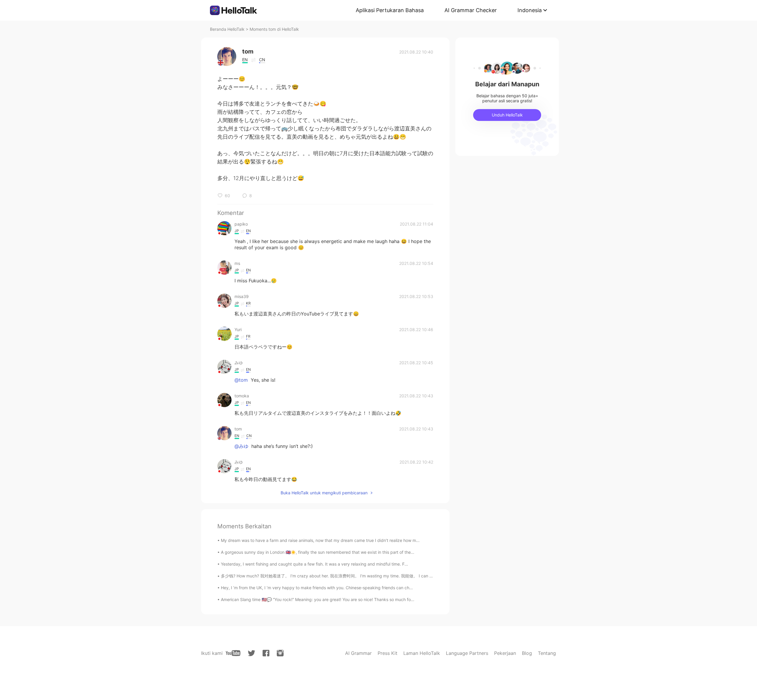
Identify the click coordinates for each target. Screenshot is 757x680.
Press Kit (387, 653)
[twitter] (251, 653)
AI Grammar (358, 653)
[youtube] (233, 653)
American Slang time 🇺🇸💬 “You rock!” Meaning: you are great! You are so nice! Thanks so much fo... (317, 599)
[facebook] (266, 653)
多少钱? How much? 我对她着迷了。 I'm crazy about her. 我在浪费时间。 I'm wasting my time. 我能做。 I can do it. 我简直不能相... (345, 575)
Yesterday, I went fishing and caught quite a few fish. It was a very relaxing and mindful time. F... (314, 563)
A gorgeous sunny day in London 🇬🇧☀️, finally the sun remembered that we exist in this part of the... (317, 552)
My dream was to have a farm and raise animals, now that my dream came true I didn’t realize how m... (320, 540)
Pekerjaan (505, 653)
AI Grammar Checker (470, 10)
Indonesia (529, 10)
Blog (527, 653)
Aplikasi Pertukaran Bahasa (390, 10)
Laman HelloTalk (421, 653)
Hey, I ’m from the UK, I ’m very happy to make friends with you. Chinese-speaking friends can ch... (317, 587)
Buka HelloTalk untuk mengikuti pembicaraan (324, 492)
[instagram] (280, 653)
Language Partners (467, 653)
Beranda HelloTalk (227, 29)
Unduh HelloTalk (507, 114)
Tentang (547, 653)
